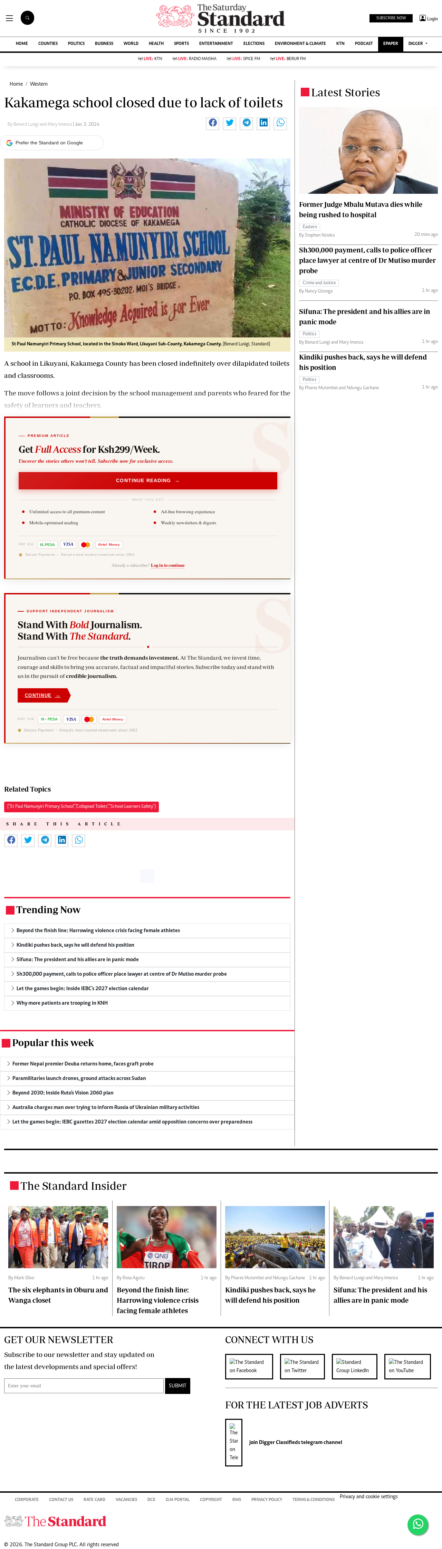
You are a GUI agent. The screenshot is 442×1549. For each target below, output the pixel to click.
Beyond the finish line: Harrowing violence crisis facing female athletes (158, 1300)
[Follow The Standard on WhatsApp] (417, 1524)
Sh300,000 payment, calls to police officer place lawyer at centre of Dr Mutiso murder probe (367, 260)
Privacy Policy (266, 1500)
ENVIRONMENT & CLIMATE (300, 44)
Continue (43, 695)
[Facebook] (252, 1366)
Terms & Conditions (313, 1500)
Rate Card (94, 1500)
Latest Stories (345, 92)
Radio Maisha (197, 59)
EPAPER (390, 44)
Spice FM (246, 59)
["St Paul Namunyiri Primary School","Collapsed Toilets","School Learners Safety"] (81, 806)
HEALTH (156, 44)
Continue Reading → (148, 481)
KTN (340, 44)
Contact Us (61, 1500)
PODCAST (364, 44)
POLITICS (76, 44)
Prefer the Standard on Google (49, 142)
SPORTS (181, 44)
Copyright (211, 1500)
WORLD (131, 44)
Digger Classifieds (279, 1442)
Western (39, 84)
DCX (151, 1500)
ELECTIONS (254, 44)
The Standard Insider (73, 1185)
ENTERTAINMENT (216, 44)
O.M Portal (178, 1500)
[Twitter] (306, 1366)
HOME (22, 44)
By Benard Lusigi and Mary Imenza (40, 124)
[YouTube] (411, 1366)
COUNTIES (48, 44)
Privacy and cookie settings (369, 1497)
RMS (236, 1500)
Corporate (27, 1500)
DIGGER (416, 44)
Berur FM (291, 59)
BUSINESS (104, 44)
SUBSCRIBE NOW (391, 18)
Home (16, 84)
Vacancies (126, 1500)
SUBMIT (177, 1386)
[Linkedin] (358, 1366)
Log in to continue (168, 565)
